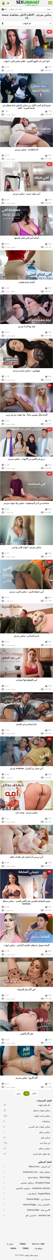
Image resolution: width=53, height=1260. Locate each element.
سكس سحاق (27, 1148)
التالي (34, 1093)
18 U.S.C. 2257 (38, 1244)
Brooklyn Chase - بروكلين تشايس (27, 1183)
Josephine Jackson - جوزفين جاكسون (27, 1188)
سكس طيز (27, 1137)
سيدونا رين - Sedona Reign (27, 1199)
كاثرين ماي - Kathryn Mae (27, 1210)
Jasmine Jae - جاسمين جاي (27, 1215)
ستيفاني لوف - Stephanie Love (27, 1172)
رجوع (19, 1093)
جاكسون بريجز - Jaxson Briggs (27, 1204)
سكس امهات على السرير (27, 1127)
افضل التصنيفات (44, 1100)
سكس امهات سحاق (27, 1110)
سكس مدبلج (27, 1132)
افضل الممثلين (45, 1162)
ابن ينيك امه (27, 1143)
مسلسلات (27, 1121)
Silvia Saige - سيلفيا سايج (27, 1177)
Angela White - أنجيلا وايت (27, 1193)
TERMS (22, 1244)
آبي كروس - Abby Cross (27, 1166)
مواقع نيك (38, 1248)
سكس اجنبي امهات (27, 1116)
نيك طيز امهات (27, 1105)
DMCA (13, 1248)
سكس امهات (29, 1255)
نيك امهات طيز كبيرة (27, 1154)
